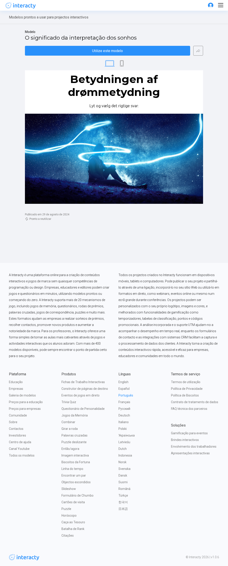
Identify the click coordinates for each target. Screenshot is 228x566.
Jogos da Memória (74, 415)
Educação (16, 382)
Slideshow (68, 489)
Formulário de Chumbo (77, 495)
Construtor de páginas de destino (84, 388)
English (123, 382)
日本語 (123, 509)
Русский (124, 408)
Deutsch (124, 415)
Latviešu (124, 442)
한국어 (123, 502)
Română (124, 489)
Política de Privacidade (187, 388)
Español (124, 388)
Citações (67, 535)
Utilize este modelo (107, 51)
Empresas (16, 388)
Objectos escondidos (76, 482)
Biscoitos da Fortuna (75, 462)
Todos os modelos (22, 455)
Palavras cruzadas (74, 435)
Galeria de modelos (22, 395)
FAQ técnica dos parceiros (189, 408)
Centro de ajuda (20, 442)
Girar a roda (69, 429)
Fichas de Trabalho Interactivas (83, 382)
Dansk (122, 475)
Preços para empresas (25, 408)
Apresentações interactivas (190, 453)
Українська (126, 435)
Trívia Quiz (68, 402)
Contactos (16, 429)
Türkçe (123, 495)
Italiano (123, 422)
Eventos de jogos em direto (80, 395)
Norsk (122, 462)
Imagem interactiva (75, 455)
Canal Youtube (19, 449)
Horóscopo (69, 515)
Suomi (123, 482)
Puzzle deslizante (74, 442)
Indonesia (125, 455)
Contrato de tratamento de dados (194, 402)
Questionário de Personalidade (83, 408)
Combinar (68, 422)
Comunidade (18, 415)
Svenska (124, 469)
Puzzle (66, 509)
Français (124, 402)
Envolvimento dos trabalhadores (193, 446)
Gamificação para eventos (189, 433)
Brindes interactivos (185, 440)
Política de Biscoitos (185, 395)
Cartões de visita (73, 502)
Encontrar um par (73, 475)
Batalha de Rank (72, 529)
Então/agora (70, 449)
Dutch (122, 449)
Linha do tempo (72, 469)
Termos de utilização (185, 382)
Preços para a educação (26, 402)
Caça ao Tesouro (73, 522)
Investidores (17, 435)
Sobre (13, 422)
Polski (122, 429)
